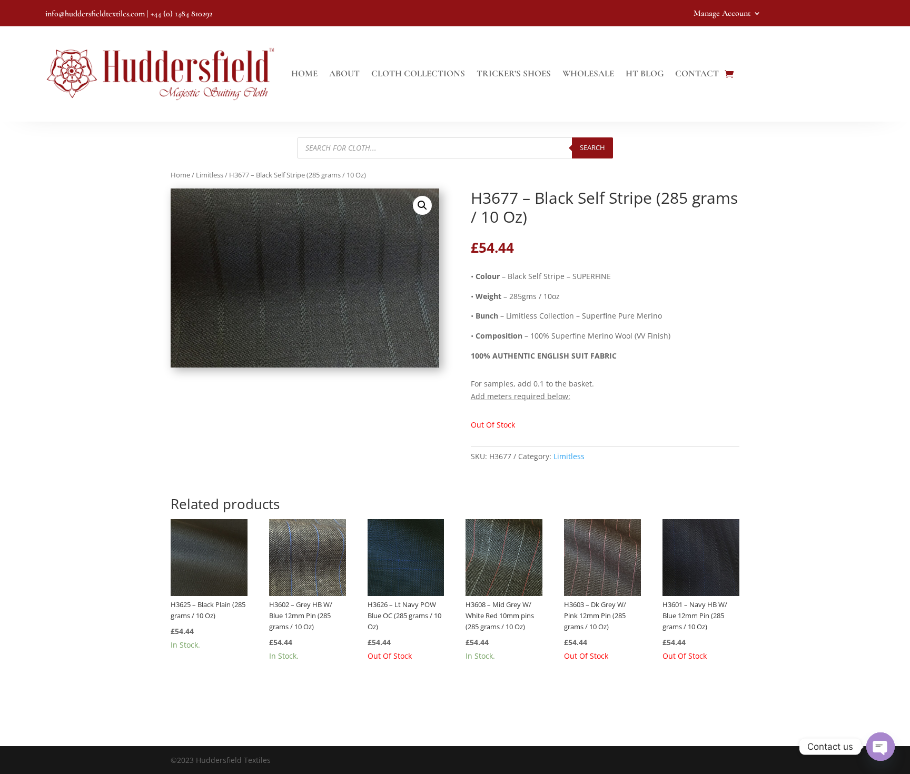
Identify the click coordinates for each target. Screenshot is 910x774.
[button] (422, 205)
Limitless (209, 175)
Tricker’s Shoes (514, 73)
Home (304, 73)
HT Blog (645, 73)
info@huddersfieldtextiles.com (95, 13)
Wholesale (588, 73)
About (344, 73)
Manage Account (722, 13)
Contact (697, 73)
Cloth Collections (418, 73)
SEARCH (592, 147)
